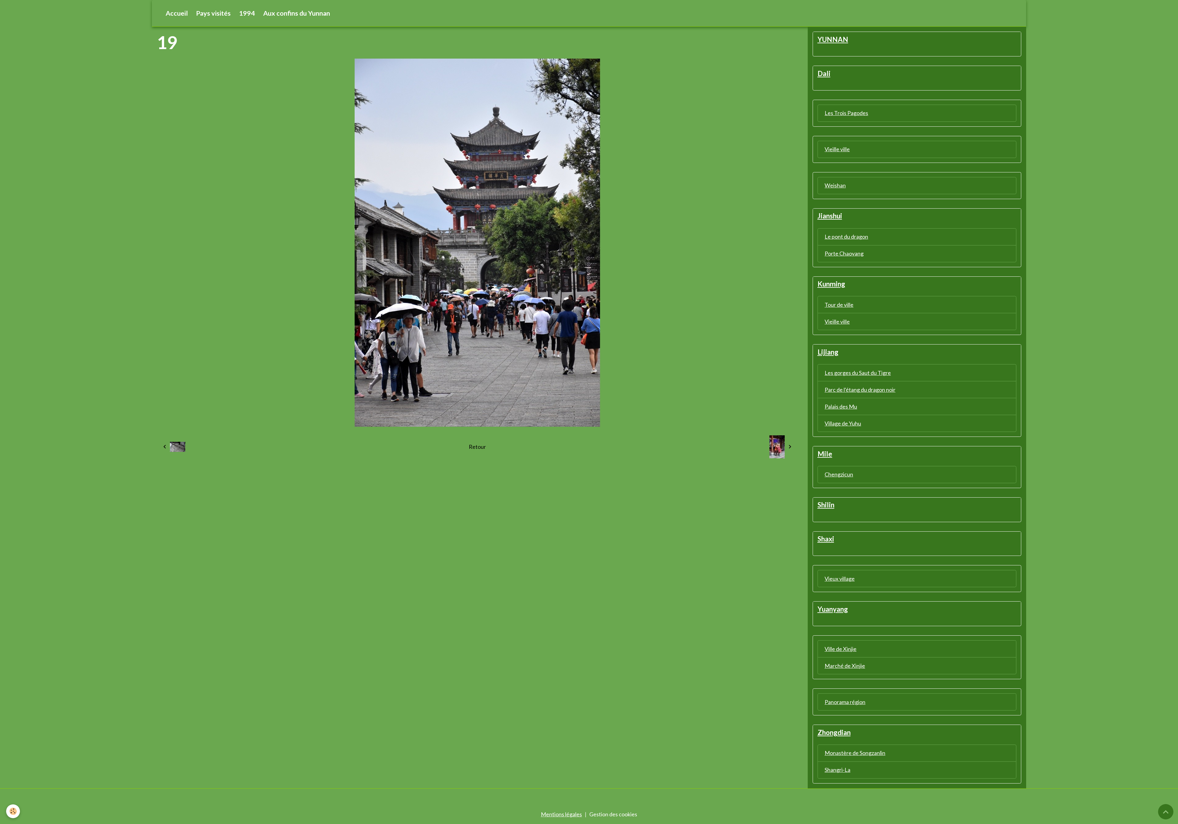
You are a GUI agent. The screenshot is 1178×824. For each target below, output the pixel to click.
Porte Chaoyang (844, 253)
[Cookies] (13, 811)
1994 (247, 13)
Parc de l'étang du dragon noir (860, 389)
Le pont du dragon (846, 236)
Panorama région (845, 702)
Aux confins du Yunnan (296, 13)
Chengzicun (839, 474)
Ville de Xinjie (841, 648)
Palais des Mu (841, 406)
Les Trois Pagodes (846, 113)
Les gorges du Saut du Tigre (858, 372)
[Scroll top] (1165, 811)
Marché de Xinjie (845, 665)
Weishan (835, 185)
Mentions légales (561, 814)
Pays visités (213, 13)
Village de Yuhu (843, 423)
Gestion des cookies (613, 814)
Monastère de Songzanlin (855, 752)
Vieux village (840, 578)
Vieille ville (837, 149)
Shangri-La (837, 769)
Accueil (177, 13)
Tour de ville (839, 304)
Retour (477, 446)
